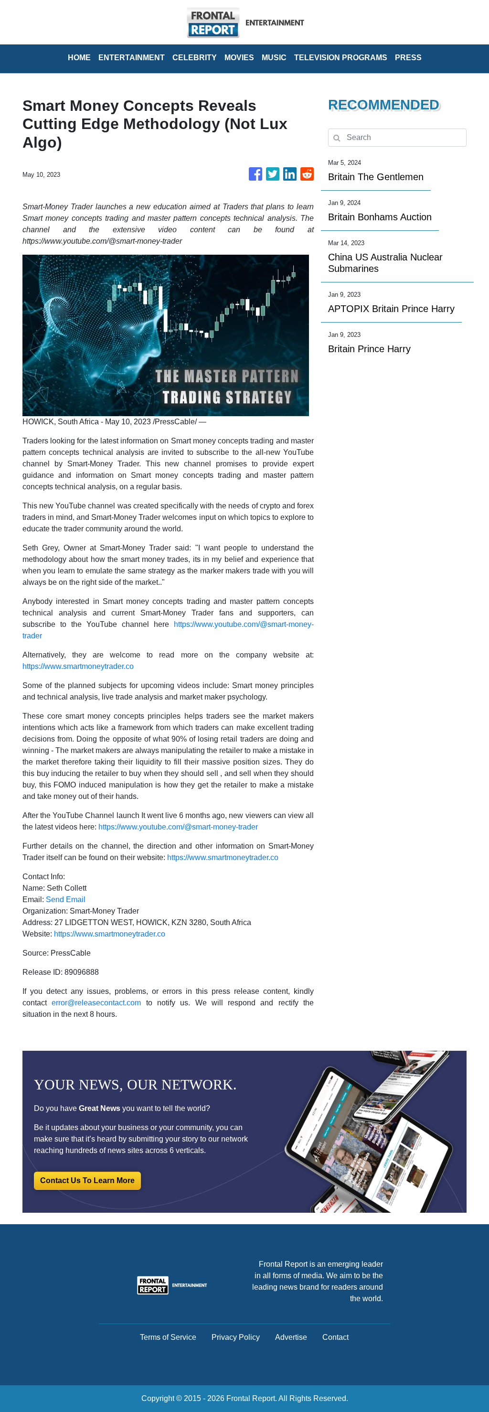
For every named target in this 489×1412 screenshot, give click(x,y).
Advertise (291, 1337)
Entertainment (131, 58)
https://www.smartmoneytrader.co (78, 666)
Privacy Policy (236, 1337)
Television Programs (340, 58)
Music (274, 58)
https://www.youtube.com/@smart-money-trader (178, 827)
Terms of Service (168, 1337)
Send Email (65, 899)
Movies (239, 58)
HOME (79, 58)
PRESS (408, 58)
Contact (335, 1337)
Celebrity (194, 58)
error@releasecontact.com (96, 1003)
